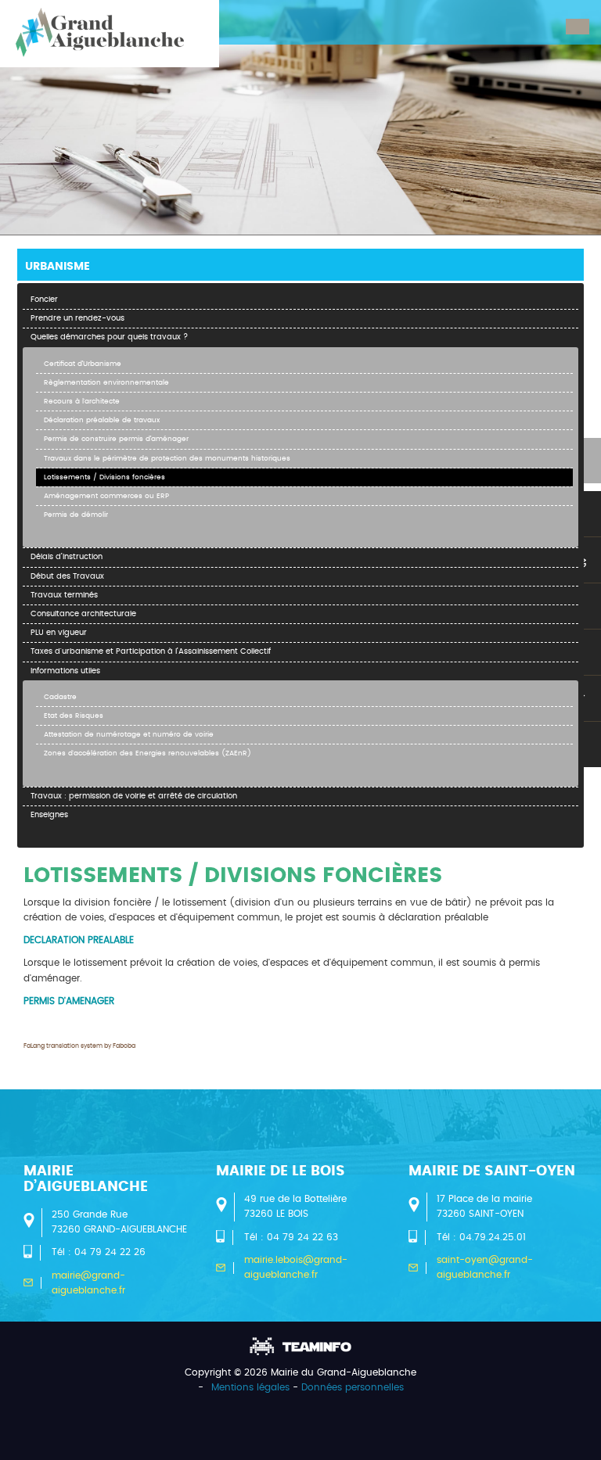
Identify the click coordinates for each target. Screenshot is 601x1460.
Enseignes (49, 815)
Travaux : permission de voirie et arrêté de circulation (134, 796)
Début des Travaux (67, 576)
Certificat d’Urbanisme (82, 364)
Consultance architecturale (83, 614)
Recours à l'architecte (82, 401)
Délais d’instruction (67, 557)
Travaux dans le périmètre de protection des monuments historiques (167, 458)
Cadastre (60, 697)
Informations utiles (65, 671)
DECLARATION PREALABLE (78, 940)
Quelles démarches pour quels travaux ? (109, 337)
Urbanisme (57, 266)
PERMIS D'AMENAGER (68, 1001)
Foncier (44, 299)
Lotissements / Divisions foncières (104, 477)
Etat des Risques (73, 715)
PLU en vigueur (59, 633)
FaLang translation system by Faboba (79, 1046)
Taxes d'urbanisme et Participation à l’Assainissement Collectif (151, 651)
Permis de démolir (76, 514)
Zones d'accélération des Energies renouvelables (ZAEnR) (147, 753)
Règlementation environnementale (106, 382)
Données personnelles (352, 1387)
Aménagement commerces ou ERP (106, 496)
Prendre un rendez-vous (77, 318)
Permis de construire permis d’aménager (116, 439)
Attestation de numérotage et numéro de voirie (129, 734)
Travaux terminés (64, 595)
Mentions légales (250, 1387)
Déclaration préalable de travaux (102, 420)
